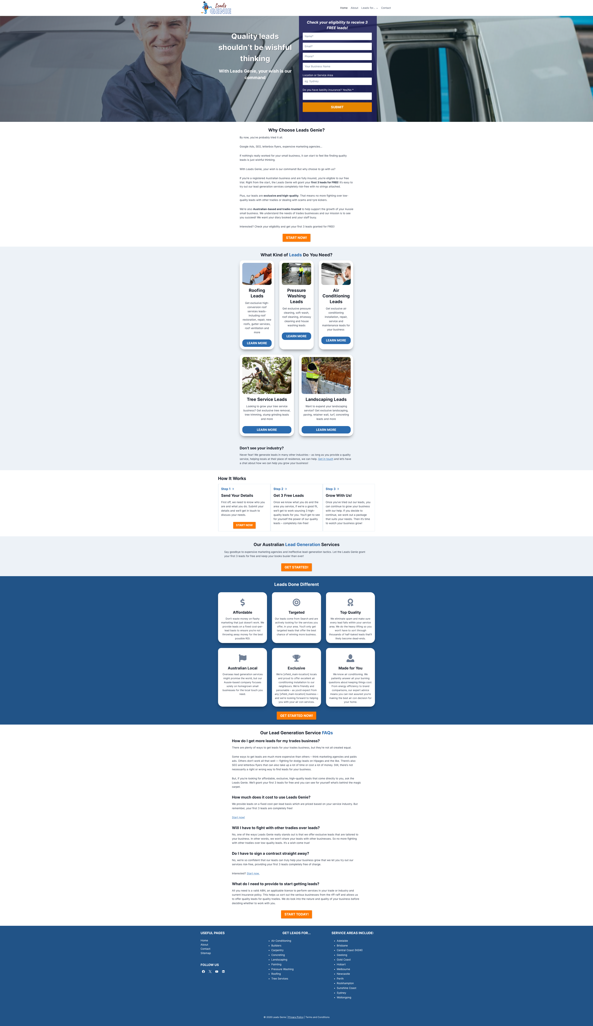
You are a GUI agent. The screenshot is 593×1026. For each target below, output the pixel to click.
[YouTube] (217, 971)
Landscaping (279, 959)
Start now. (253, 873)
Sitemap (206, 953)
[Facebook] (203, 971)
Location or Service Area (318, 75)
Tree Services (279, 978)
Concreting (278, 955)
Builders (276, 945)
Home (344, 7)
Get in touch (325, 458)
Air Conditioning (281, 940)
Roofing (276, 973)
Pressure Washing (282, 969)
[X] (210, 971)
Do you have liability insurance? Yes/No (328, 89)
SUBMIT (337, 107)
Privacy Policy (295, 1017)
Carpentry (277, 950)
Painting (276, 964)
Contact (386, 7)
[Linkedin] (223, 971)
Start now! (238, 817)
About (354, 7)
